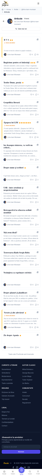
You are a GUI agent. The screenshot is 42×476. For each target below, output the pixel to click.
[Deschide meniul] (38, 3)
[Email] (29, 467)
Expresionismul (7, 380)
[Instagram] (17, 467)
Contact (4, 426)
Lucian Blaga (26, 376)
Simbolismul (6, 373)
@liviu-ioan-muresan (28, 9)
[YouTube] (25, 467)
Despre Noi (6, 412)
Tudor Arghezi (27, 380)
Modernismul (6, 376)
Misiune (4, 415)
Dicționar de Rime (8, 392)
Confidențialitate (7, 422)
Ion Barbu (25, 383)
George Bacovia (27, 373)
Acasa (8, 9)
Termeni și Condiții (8, 419)
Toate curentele (7, 383)
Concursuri (26, 396)
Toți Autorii (5, 399)
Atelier (16, 9)
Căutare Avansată (8, 396)
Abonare (21, 452)
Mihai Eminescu (27, 369)
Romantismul (6, 369)
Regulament (26, 403)
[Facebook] (13, 467)
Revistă (24, 399)
